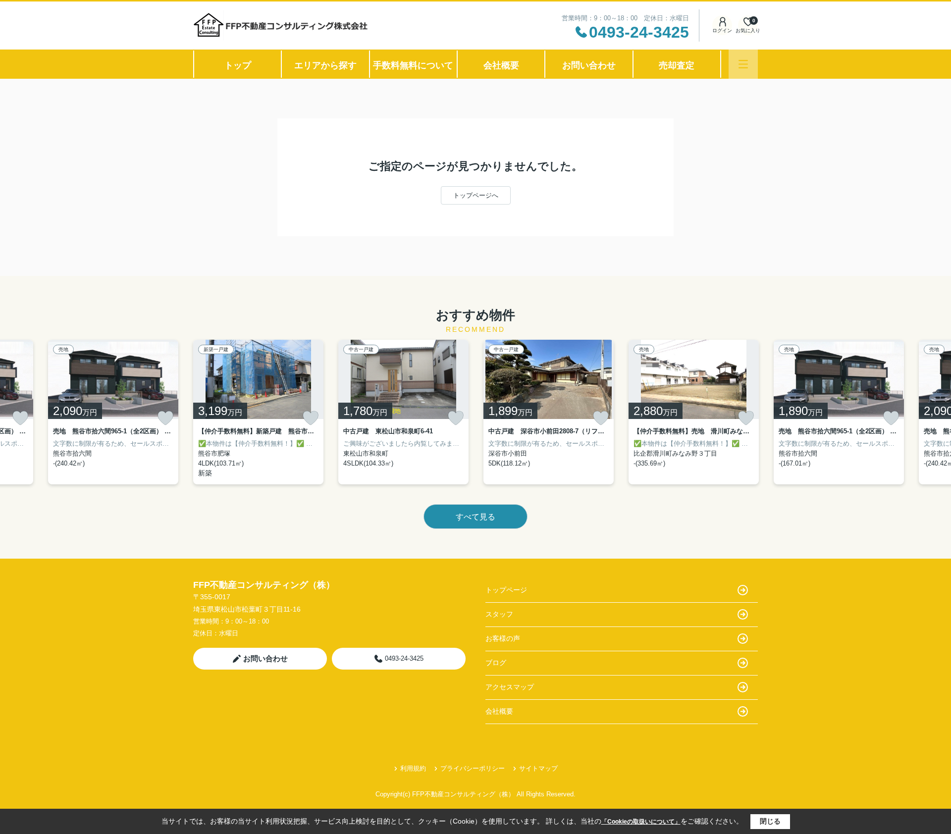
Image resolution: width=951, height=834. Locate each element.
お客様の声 (502, 638)
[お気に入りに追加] (20, 418)
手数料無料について (413, 65)
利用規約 (413, 768)
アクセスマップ (509, 687)
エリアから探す (325, 65)
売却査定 (676, 65)
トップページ (506, 590)
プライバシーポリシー (472, 768)
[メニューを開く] (743, 64)
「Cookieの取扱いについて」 (641, 821)
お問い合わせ (589, 65)
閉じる (770, 821)
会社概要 (501, 65)
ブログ (495, 663)
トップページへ (475, 195)
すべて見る (475, 517)
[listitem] (258, 412)
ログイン (722, 30)
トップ (237, 65)
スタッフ (499, 614)
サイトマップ (538, 768)
